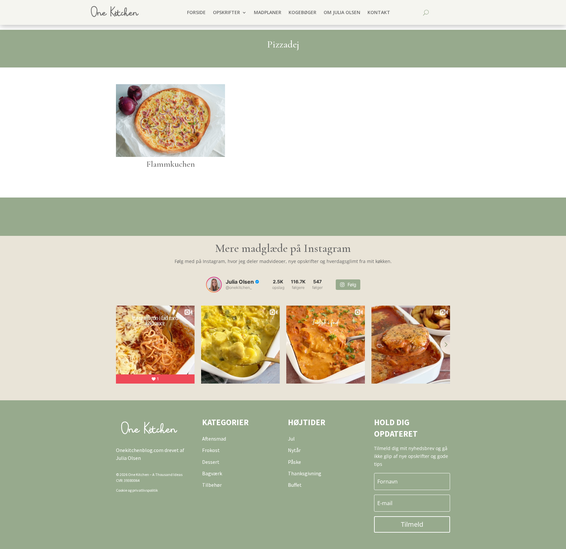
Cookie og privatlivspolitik (137, 490)
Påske (294, 462)
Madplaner (267, 12)
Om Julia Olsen (342, 12)
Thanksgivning (304, 473)
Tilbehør (212, 485)
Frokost (211, 450)
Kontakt (379, 12)
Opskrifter (226, 12)
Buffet (295, 485)
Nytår (294, 450)
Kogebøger (302, 12)
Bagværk (212, 473)
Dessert (210, 462)
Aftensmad (214, 438)
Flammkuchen (170, 164)
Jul (291, 438)
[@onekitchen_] (213, 284)
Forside (196, 12)
